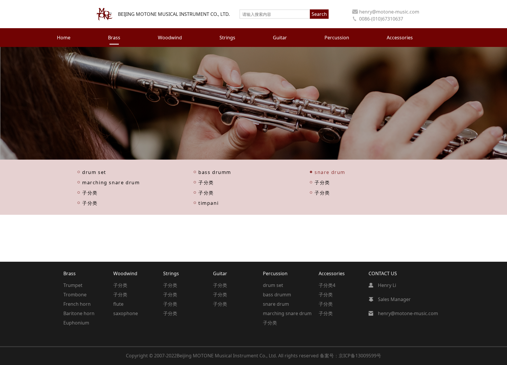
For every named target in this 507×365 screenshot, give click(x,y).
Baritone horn (78, 313)
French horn (77, 304)
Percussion (275, 273)
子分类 (206, 182)
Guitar (220, 273)
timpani (208, 202)
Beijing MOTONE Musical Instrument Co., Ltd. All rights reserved (248, 355)
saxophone (125, 313)
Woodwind (125, 273)
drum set (94, 172)
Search (319, 14)
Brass (69, 273)
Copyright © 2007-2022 (151, 355)
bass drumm (214, 172)
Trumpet (72, 285)
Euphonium (76, 323)
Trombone (75, 294)
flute (118, 304)
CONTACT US (383, 273)
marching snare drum (111, 182)
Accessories (332, 273)
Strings (171, 273)
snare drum (330, 172)
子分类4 (327, 285)
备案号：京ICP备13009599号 (350, 355)
